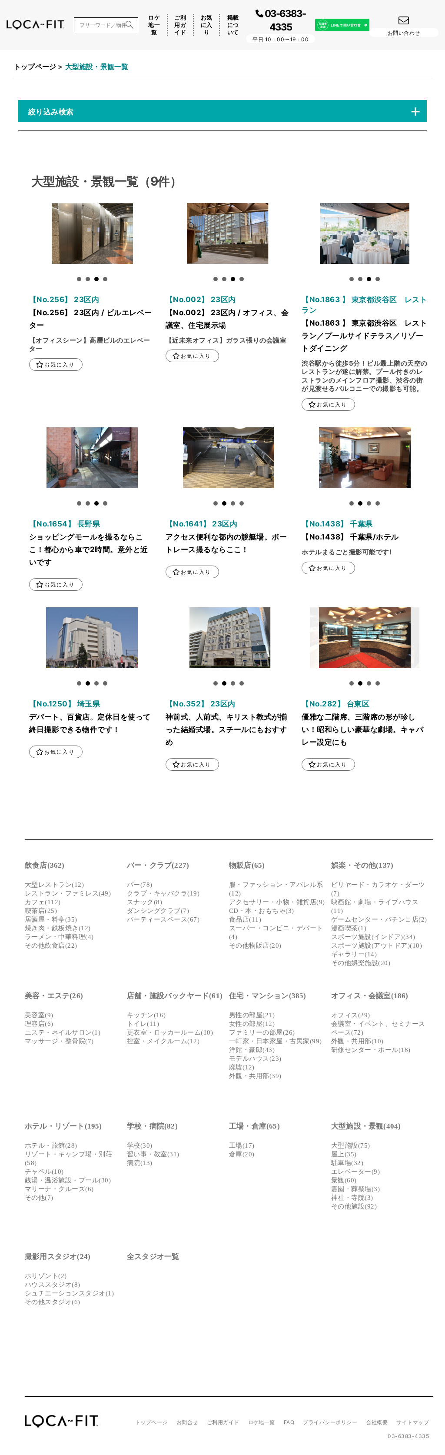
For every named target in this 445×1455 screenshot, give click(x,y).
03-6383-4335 (408, 1436)
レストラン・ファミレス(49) (68, 893)
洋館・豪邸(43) (252, 1049)
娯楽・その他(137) (362, 865)
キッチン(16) (146, 1015)
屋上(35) (344, 1154)
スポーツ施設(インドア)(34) (373, 936)
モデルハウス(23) (255, 1058)
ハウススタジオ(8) (52, 1284)
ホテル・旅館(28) (51, 1145)
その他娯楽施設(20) (360, 962)
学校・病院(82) (152, 1126)
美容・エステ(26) (54, 996)
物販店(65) (247, 865)
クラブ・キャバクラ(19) (163, 893)
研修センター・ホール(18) (371, 1049)
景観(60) (344, 1180)
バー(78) (140, 884)
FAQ (289, 1422)
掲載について (233, 25)
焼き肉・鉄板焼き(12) (58, 928)
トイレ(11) (143, 1023)
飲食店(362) (45, 865)
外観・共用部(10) (357, 1041)
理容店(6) (39, 1023)
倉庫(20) (242, 1154)
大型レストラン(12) (54, 884)
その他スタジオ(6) (52, 1302)
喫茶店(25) (41, 910)
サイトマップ (412, 1422)
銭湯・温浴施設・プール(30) (68, 1180)
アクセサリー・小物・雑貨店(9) (277, 902)
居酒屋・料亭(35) (51, 919)
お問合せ (187, 1422)
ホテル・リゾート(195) (63, 1126)
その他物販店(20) (255, 945)
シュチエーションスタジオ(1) (69, 1293)
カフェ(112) (43, 902)
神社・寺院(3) (352, 1197)
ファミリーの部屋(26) (262, 1032)
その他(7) (39, 1197)
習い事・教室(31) (153, 1154)
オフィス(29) (350, 1015)
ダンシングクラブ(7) (158, 910)
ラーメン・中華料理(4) (59, 936)
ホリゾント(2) (46, 1275)
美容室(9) (39, 1015)
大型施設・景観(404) (366, 1126)
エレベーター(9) (355, 1171)
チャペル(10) (44, 1171)
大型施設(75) (350, 1145)
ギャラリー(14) (354, 954)
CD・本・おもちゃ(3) (261, 910)
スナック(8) (144, 902)
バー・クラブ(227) (158, 865)
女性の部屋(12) (252, 1023)
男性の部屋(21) (252, 1015)
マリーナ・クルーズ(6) (59, 1188)
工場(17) (242, 1145)
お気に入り (207, 25)
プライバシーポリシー (330, 1422)
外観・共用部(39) (255, 1075)
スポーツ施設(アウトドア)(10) (376, 945)
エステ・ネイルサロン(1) (62, 1032)
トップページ (35, 66)
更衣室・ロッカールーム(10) (170, 1032)
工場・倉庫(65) (254, 1126)
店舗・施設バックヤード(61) (174, 996)
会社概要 (377, 1422)
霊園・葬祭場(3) (355, 1188)
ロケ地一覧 (154, 25)
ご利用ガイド (180, 25)
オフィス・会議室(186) (369, 996)
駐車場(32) (347, 1162)
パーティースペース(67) (163, 919)
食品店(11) (245, 919)
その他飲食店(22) (51, 945)
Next (36, 236)
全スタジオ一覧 (153, 1256)
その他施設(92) (354, 1206)
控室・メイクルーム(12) (163, 1041)
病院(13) (140, 1162)
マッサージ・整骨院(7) (59, 1041)
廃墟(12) (242, 1067)
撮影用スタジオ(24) (57, 1256)
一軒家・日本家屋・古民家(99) (275, 1041)
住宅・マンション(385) (267, 996)
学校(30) (140, 1145)
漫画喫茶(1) (348, 928)
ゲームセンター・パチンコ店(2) (379, 919)
